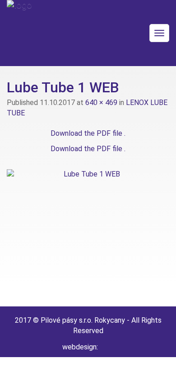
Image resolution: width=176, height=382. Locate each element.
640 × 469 (101, 102)
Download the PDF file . (88, 133)
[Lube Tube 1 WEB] (88, 229)
